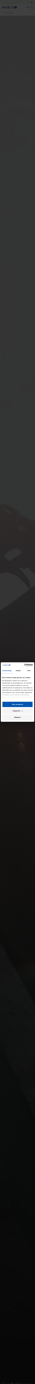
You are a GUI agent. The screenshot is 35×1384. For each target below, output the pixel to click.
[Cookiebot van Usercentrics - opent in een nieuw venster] (25, 665)
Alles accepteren (17, 704)
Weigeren (17, 717)
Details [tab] (18, 670)
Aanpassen (16, 711)
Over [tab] (29, 670)
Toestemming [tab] (6, 670)
